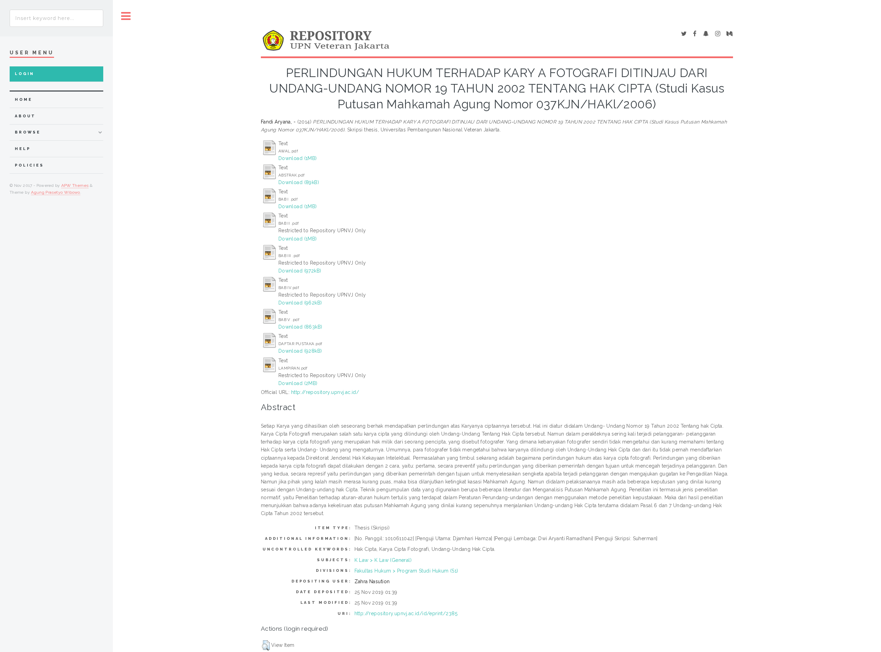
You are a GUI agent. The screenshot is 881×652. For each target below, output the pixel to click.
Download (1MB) (297, 158)
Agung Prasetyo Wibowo (55, 192)
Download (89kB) (298, 182)
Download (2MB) (298, 383)
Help (22, 149)
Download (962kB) (300, 303)
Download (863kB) (300, 327)
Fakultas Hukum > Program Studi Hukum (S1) (406, 571)
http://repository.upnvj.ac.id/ (325, 392)
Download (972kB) (299, 271)
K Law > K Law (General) (383, 560)
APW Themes (75, 185)
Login (24, 74)
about (25, 116)
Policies (29, 165)
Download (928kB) (300, 351)
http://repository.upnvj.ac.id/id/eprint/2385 (405, 613)
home (23, 99)
